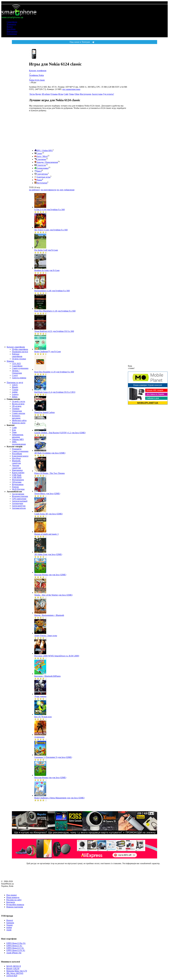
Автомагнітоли (19, 508)
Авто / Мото (42, 156)
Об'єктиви (16, 482)
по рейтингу (34, 190)
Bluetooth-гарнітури (16, 462)
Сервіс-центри (18, 413)
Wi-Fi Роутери (18, 489)
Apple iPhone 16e (13, 953)
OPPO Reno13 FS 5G (15, 950)
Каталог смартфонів (16, 347)
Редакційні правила (15, 904)
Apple (8, 930)
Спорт (39, 153)
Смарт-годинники (20, 368)
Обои (76, 94)
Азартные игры (43, 177)
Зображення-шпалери (18, 436)
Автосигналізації (19, 501)
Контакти (10, 902)
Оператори (17, 411)
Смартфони (12, 22)
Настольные (41, 183)
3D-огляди (16, 406)
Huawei (9, 920)
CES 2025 (16, 363)
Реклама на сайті (13, 900)
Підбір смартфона (20, 349)
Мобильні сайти (19, 420)
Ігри (14, 430)
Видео (38, 94)
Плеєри (15, 487)
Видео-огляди (18, 404)
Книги (10, 27)
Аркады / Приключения (47, 162)
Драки (39, 180)
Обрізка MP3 (18, 439)
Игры (60, 94)
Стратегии (41, 165)
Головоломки (42, 168)
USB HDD (17, 477)
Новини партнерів (14, 907)
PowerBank (17, 453)
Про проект (11, 895)
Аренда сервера (19, 378)
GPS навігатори (19, 499)
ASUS (15, 385)
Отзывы (54, 94)
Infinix (15, 397)
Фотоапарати (18, 480)
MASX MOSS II (13, 966)
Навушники (12, 31)
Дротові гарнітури (16, 466)
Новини (10, 361)
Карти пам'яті (18, 472)
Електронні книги (20, 456)
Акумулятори (18, 494)
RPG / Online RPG (44, 150)
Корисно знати (18, 423)
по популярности (48, 190)
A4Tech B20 (11, 976)
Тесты (32, 94)
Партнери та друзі (15, 382)
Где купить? (108, 94)
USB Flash (16, 475)
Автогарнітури (18, 506)
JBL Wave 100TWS (14, 973)
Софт (14, 427)
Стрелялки (41, 159)
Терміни (15, 408)
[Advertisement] (49, 130)
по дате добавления (65, 190)
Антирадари (17, 503)
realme (15, 392)
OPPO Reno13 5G (14, 945)
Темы (71, 94)
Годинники (12, 34)
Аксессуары (97, 94)
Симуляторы (42, 174)
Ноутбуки (11, 29)
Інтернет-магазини (16, 417)
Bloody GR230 (12, 968)
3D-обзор (46, 94)
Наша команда (12, 897)
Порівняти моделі (20, 352)
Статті (15, 375)
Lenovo (15, 394)
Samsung (10, 923)
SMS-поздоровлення (19, 443)
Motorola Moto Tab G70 (16, 971)
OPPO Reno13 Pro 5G (16, 943)
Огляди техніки (19, 359)
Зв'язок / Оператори (17, 371)
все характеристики (71, 89)
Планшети (11, 24)
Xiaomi (9, 925)
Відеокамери (18, 484)
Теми (14, 432)
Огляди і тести (18, 401)
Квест (39, 171)
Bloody (15, 387)
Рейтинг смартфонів (17, 355)
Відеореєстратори (20, 496)
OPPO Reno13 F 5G (15, 948)
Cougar (15, 389)
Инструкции (85, 94)
